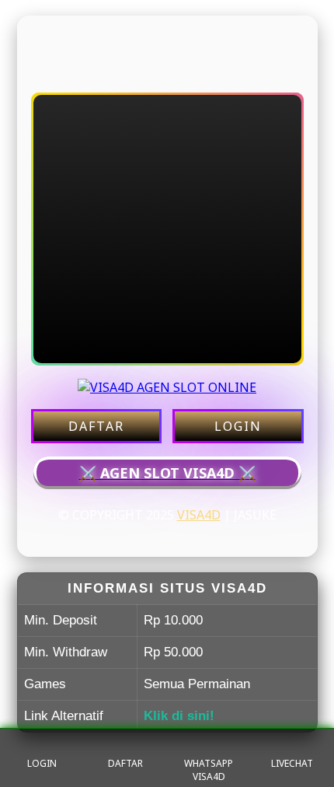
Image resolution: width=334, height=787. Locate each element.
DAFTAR (96, 426)
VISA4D (199, 514)
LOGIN (238, 426)
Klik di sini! (179, 715)
